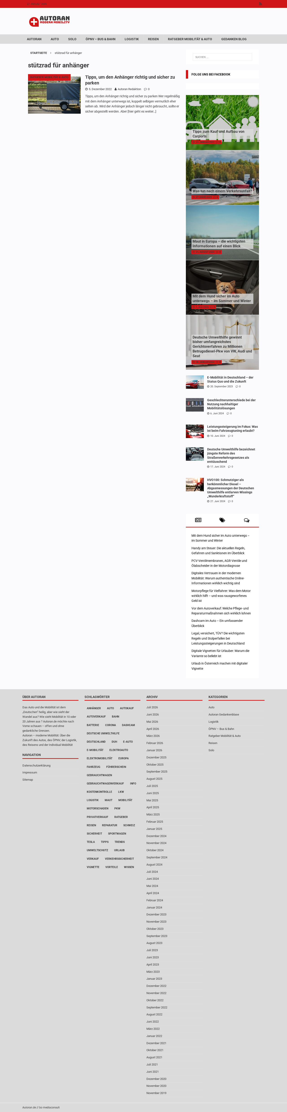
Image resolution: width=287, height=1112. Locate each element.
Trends (120, 842)
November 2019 (156, 1093)
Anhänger (94, 708)
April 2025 (152, 807)
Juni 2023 (152, 957)
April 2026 (152, 729)
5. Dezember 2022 (100, 89)
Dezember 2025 (156, 757)
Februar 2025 (154, 821)
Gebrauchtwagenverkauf (105, 783)
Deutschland (96, 741)
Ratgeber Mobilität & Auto (190, 39)
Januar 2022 (154, 1036)
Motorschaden (97, 808)
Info (133, 783)
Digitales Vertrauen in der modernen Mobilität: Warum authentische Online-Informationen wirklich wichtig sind (217, 578)
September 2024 (156, 857)
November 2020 (156, 1086)
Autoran (34, 39)
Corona (110, 725)
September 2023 (156, 936)
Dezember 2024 (156, 836)
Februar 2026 (154, 743)
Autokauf (127, 708)
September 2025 (156, 771)
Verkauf (93, 858)
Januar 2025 (154, 829)
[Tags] (222, 520)
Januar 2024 (154, 907)
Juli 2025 (152, 786)
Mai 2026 (152, 721)
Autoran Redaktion (129, 89)
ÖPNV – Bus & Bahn (100, 39)
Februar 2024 (154, 900)
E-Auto (128, 741)
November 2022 (156, 993)
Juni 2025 (152, 793)
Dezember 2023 (156, 914)
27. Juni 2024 (217, 501)
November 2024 (156, 843)
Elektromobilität (99, 758)
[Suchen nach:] (222, 57)
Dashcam (128, 725)
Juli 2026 (152, 707)
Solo (72, 39)
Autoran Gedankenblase (224, 714)
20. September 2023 (221, 386)
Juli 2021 (152, 1064)
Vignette (93, 867)
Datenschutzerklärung (36, 765)
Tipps (105, 842)
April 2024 (152, 893)
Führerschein (116, 767)
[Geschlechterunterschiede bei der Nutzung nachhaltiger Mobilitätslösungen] (195, 405)
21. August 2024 (205, 252)
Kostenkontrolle (99, 791)
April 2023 (152, 964)
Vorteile (111, 867)
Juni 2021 (152, 1071)
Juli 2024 (152, 871)
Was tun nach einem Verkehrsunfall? (222, 191)
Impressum (29, 772)
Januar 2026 (154, 750)
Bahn (115, 716)
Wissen (129, 867)
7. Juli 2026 (202, 307)
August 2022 (154, 1014)
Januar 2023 (154, 978)
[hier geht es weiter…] (142, 111)
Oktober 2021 (154, 1050)
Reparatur (109, 825)
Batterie (93, 725)
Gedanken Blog (234, 39)
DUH (114, 741)
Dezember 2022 (156, 986)
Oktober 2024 (154, 850)
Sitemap (27, 779)
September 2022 (156, 1007)
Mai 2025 (152, 800)
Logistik (132, 39)
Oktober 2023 (154, 928)
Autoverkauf (96, 716)
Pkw (117, 808)
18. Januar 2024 (205, 362)
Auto (55, 39)
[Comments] (247, 520)
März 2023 (153, 971)
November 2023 (156, 921)
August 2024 (154, 864)
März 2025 (153, 814)
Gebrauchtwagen (99, 775)
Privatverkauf (97, 817)
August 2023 (154, 943)
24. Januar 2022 (205, 142)
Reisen (153, 39)
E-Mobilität (95, 750)
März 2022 (153, 1028)
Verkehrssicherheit (119, 858)
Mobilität (125, 800)
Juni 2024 (152, 878)
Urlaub (119, 850)
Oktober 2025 (154, 764)
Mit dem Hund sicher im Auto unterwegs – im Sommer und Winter (222, 298)
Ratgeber (121, 817)
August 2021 (154, 1057)
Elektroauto (118, 750)
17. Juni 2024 (217, 466)
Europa (123, 758)
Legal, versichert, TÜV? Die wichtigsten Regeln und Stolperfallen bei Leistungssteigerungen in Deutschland (218, 638)
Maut (108, 800)
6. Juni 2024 (217, 413)
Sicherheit (94, 833)
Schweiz (129, 825)
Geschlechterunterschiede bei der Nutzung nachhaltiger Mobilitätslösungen (231, 404)
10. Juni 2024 (217, 435)
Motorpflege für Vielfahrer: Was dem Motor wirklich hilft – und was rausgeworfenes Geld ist (221, 596)
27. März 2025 (204, 197)
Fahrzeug (93, 767)
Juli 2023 (152, 950)
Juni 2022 (152, 1021)
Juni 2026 (152, 714)
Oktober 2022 (154, 1000)
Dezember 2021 (156, 1043)
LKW (121, 791)
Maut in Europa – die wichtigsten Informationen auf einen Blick (219, 243)
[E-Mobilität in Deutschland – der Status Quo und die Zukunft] (195, 382)
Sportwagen (117, 833)
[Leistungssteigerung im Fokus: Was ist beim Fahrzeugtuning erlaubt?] (195, 431)
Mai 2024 (152, 886)
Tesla (91, 842)
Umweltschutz (97, 850)
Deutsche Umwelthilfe (103, 733)
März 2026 (153, 736)
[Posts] (198, 520)
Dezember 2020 (156, 1079)
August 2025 (154, 778)
